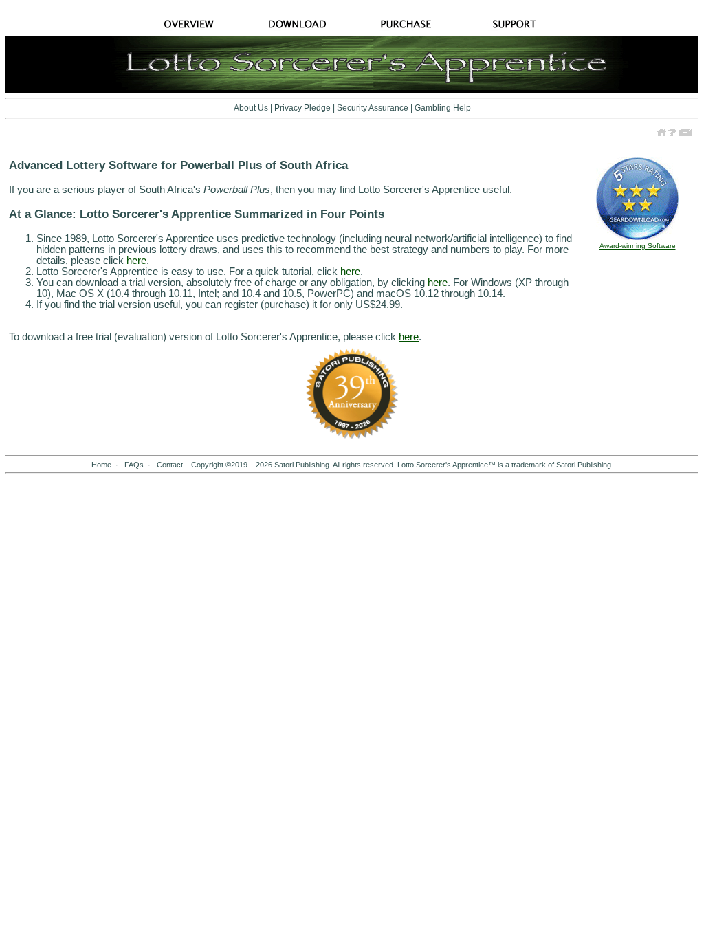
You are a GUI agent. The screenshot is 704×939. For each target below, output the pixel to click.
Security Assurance (372, 108)
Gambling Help (443, 108)
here (136, 260)
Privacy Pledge (302, 108)
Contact (170, 465)
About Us (251, 108)
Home (101, 465)
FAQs (134, 465)
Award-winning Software (638, 246)
